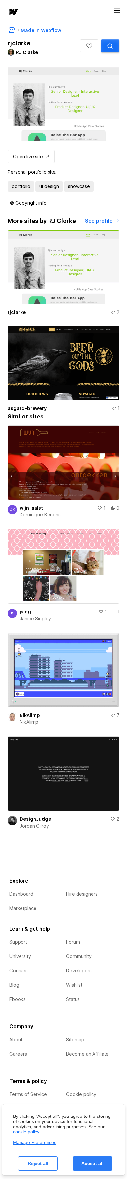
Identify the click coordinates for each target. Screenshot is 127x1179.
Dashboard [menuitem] (21, 894)
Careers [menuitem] (18, 1054)
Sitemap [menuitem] (75, 1039)
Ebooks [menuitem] (17, 999)
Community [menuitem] (79, 956)
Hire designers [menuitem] (82, 894)
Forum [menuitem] (73, 942)
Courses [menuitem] (18, 970)
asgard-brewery (27, 408)
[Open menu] (117, 10)
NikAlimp (30, 715)
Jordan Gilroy (34, 826)
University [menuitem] (20, 956)
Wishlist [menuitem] (74, 985)
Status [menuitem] (73, 999)
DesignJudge (35, 819)
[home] (13, 12)
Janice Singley (35, 618)
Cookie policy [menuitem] (81, 1094)
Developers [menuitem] (79, 970)
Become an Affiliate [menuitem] (87, 1054)
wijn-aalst (31, 508)
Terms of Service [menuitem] (28, 1094)
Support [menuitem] (18, 942)
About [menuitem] (15, 1039)
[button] (89, 45)
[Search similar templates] (110, 45)
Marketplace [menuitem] (22, 908)
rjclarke (17, 312)
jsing (25, 611)
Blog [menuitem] (14, 985)
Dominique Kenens (40, 514)
